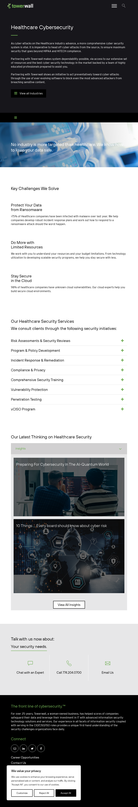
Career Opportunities (25, 757)
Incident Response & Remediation (37, 360)
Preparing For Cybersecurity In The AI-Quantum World (62, 464)
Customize (22, 793)
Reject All (44, 793)
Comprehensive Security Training (37, 380)
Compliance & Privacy (28, 370)
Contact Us (18, 763)
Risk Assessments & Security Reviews (40, 340)
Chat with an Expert (30, 672)
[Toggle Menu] (114, 6)
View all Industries (31, 93)
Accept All (66, 793)
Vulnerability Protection (29, 389)
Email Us (108, 672)
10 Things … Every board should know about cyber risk (61, 525)
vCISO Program (23, 409)
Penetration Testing (26, 399)
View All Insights (69, 605)
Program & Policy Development (35, 350)
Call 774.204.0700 (69, 672)
